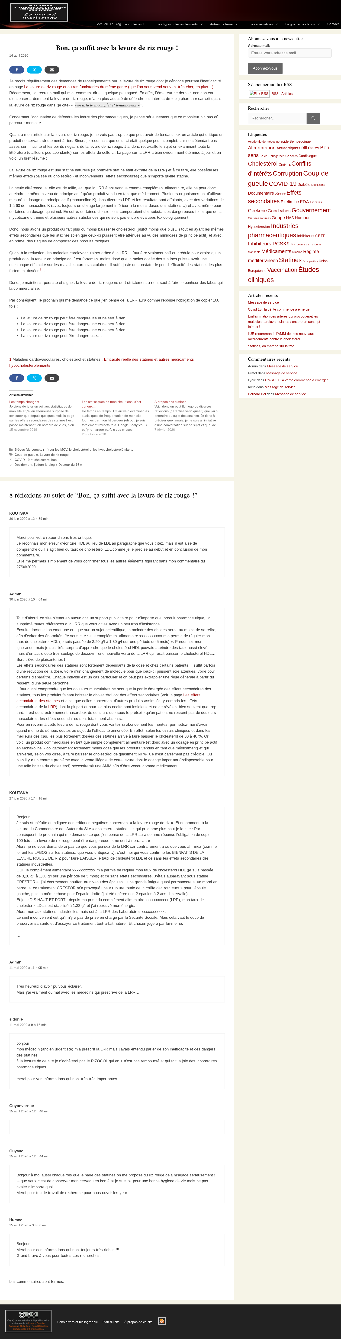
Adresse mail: (259, 46)
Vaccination (282, 270)
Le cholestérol (133, 24)
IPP (293, 244)
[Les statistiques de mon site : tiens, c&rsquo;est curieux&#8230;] (118, 418)
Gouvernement (311, 210)
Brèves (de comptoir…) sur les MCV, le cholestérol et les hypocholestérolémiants (74, 449)
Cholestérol (263, 163)
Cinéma (284, 164)
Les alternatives (261, 24)
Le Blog (115, 24)
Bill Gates (310, 148)
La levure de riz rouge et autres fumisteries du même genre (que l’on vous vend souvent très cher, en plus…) (118, 87)
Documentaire (261, 193)
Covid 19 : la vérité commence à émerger (279, 309)
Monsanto (254, 252)
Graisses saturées (259, 218)
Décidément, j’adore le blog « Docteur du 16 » (48, 464)
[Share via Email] (52, 70)
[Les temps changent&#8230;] (45, 415)
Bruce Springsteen (272, 156)
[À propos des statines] (190, 415)
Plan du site (111, 1322)
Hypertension (259, 227)
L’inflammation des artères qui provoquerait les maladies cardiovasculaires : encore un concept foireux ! (284, 321)
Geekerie (257, 210)
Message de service (263, 302)
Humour (302, 217)
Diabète (303, 184)
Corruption (287, 173)
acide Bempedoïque (295, 141)
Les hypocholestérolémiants (177, 24)
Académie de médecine (264, 141)
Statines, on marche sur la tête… (273, 346)
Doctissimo (318, 184)
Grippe (278, 217)
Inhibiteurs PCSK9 (269, 244)
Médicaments (276, 251)
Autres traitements (223, 24)
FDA (304, 201)
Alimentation (262, 147)
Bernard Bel (257, 394)
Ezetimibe (290, 201)
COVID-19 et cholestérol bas (36, 460)
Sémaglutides (310, 261)
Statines (290, 259)
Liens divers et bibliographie (77, 1322)
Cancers (291, 156)
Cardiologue (308, 156)
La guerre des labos (300, 24)
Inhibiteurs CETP (311, 236)
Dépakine (280, 193)
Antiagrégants (288, 148)
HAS (290, 217)
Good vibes (279, 210)
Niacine (297, 252)
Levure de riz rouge (54, 454)
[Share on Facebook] (16, 70)
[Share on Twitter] (34, 70)
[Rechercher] (313, 118)
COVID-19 (282, 183)
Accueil (102, 24)
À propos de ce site (138, 1322)
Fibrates (316, 202)
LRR (52, 707)
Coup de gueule (26, 454)
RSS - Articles (281, 94)
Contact (333, 24)
